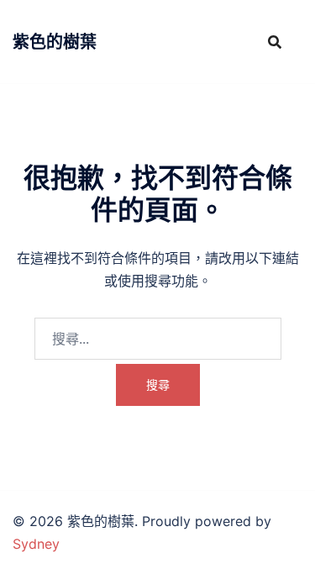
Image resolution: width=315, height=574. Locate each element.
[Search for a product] (274, 42)
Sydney (36, 543)
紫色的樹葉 (55, 42)
